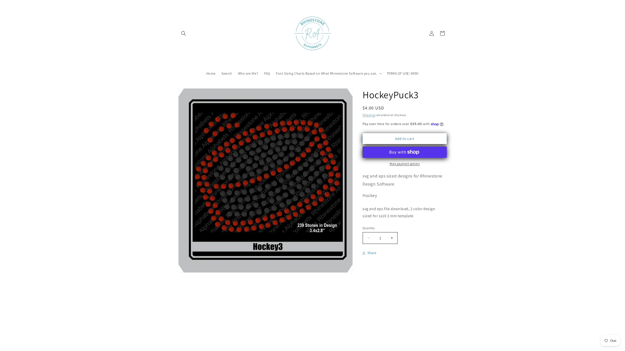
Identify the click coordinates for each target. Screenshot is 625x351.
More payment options (405, 164)
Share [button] (371, 253)
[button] (183, 33)
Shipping (369, 115)
